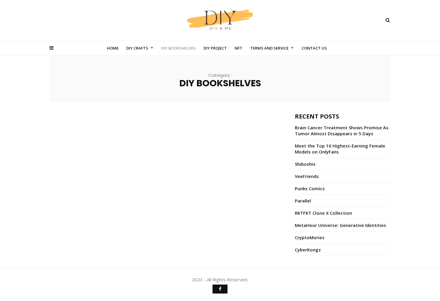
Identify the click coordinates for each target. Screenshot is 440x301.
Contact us (314, 48)
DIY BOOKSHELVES (178, 48)
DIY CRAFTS (137, 48)
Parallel (303, 201)
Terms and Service (269, 48)
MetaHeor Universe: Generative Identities (340, 225)
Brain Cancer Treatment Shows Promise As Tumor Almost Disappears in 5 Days (342, 130)
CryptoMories (309, 237)
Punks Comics (310, 188)
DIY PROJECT (215, 48)
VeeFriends (307, 176)
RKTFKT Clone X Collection (323, 213)
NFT (238, 48)
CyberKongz (308, 250)
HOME (113, 48)
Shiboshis (305, 164)
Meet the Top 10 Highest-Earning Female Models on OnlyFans (340, 149)
